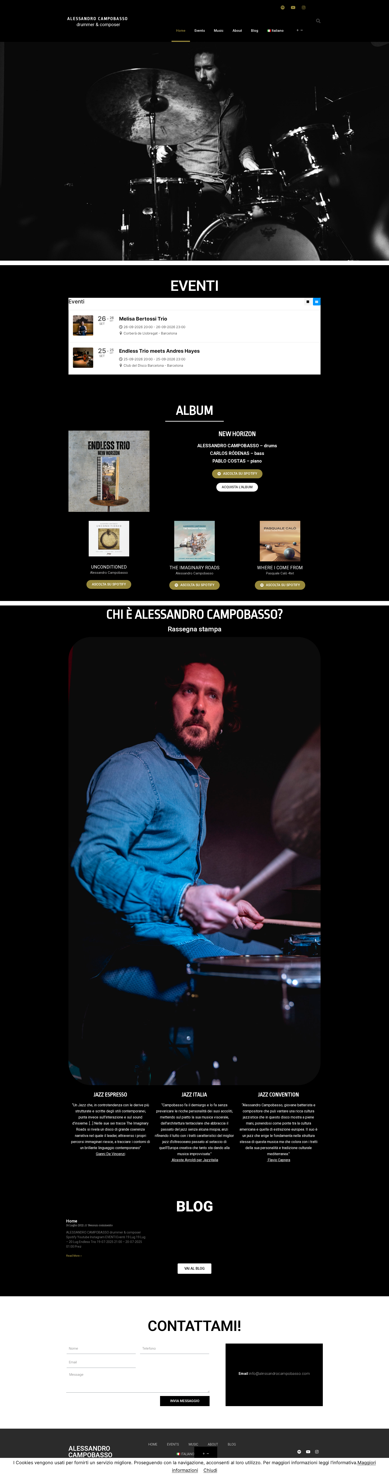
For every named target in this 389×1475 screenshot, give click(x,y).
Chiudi (210, 1470)
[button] (237, 473)
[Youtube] (293, 7)
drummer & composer (98, 24)
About (237, 31)
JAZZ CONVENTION (278, 1095)
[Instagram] (304, 7)
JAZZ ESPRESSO (110, 1095)
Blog (254, 31)
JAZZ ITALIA (194, 1095)
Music (219, 31)
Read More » (74, 1255)
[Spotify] (282, 7)
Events (199, 31)
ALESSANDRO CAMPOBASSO (97, 18)
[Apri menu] (299, 30)
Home (180, 31)
